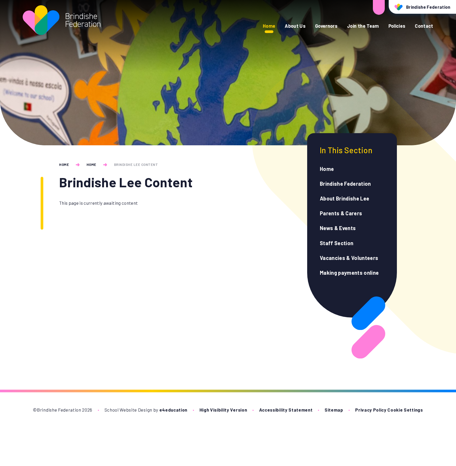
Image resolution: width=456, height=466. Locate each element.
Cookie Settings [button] (405, 409)
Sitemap (334, 409)
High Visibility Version (223, 409)
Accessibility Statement (286, 409)
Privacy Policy (371, 409)
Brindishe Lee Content (136, 164)
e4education (173, 409)
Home (64, 164)
